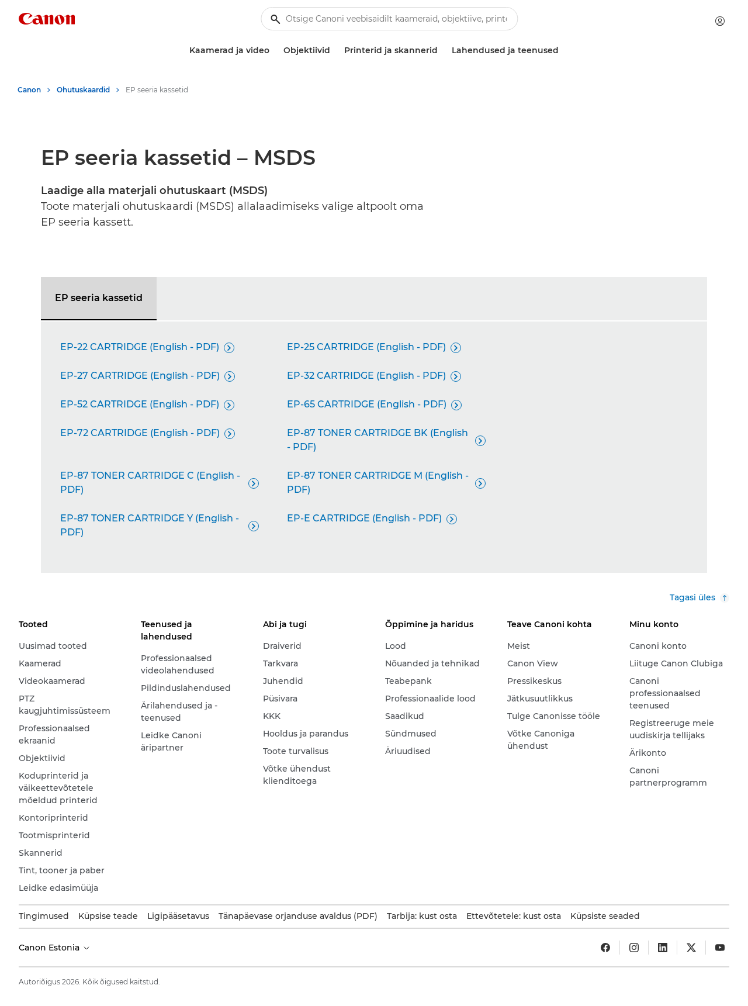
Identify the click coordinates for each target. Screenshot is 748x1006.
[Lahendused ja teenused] (563, 50)
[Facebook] (605, 947)
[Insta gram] (634, 947)
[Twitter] (691, 947)
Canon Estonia (50, 947)
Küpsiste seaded (605, 916)
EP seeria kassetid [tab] (99, 297)
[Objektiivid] (335, 50)
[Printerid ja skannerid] (442, 50)
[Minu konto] (720, 21)
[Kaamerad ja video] (274, 50)
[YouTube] (720, 947)
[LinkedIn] (662, 947)
